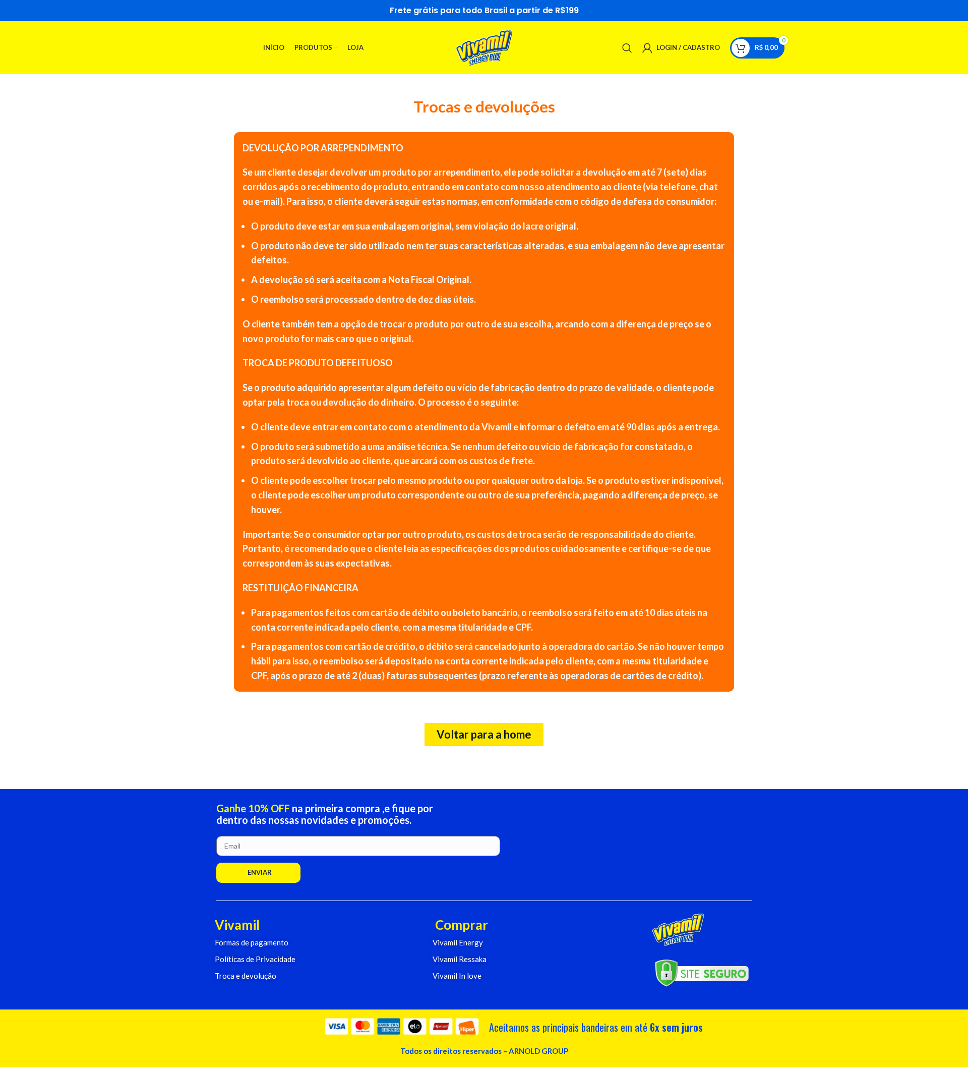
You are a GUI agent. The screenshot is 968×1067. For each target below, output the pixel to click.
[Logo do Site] (484, 46)
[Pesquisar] (627, 48)
